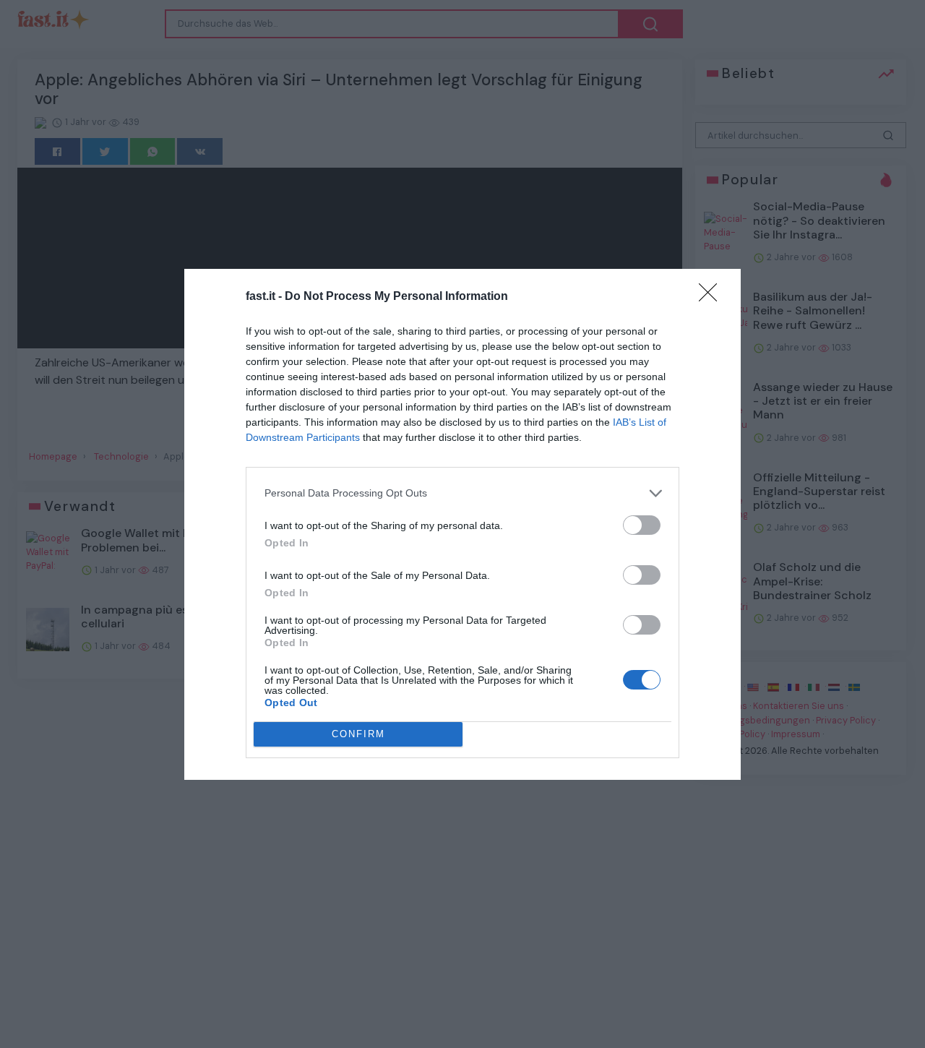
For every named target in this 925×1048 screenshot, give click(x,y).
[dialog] (462, 524)
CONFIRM (358, 734)
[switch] (642, 525)
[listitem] (462, 493)
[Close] (712, 297)
